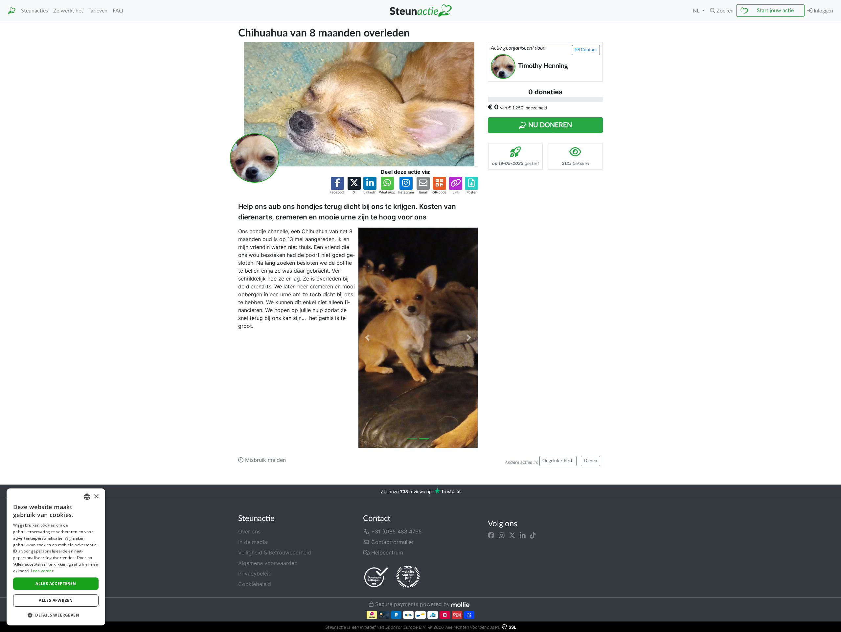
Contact (588, 50)
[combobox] (87, 496)
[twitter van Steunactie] (512, 535)
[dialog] (56, 556)
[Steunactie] (11, 11)
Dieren (590, 461)
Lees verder (42, 571)
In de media (252, 542)
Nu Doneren (549, 125)
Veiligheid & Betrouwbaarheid (274, 552)
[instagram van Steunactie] (502, 535)
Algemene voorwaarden (267, 563)
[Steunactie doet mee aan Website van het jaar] (408, 577)
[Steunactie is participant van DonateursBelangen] (376, 577)
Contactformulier (392, 542)
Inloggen (822, 10)
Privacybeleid (255, 573)
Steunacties (34, 10)
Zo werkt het (68, 10)
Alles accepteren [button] (55, 583)
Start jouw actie (775, 10)
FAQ (118, 10)
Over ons (249, 531)
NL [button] (697, 10)
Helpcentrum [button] (386, 552)
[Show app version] (836, 627)
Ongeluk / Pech (558, 461)
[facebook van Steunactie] (491, 535)
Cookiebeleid (254, 584)
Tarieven (97, 10)
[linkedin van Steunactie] (523, 535)
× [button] (96, 496)
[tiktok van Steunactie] (533, 535)
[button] (721, 10)
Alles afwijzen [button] (56, 600)
